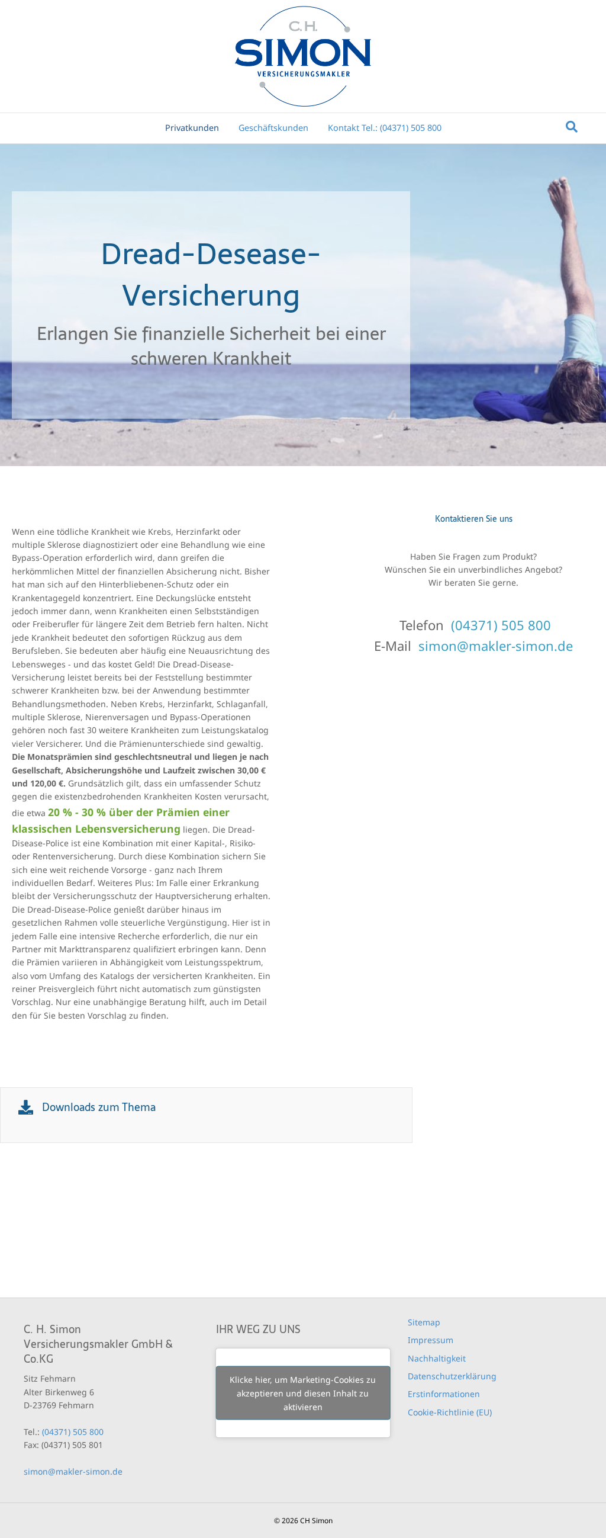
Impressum (430, 1340)
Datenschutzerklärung (452, 1376)
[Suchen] (571, 126)
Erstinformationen (444, 1393)
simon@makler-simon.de (495, 645)
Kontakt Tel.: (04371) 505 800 (384, 127)
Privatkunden (192, 127)
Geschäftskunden (273, 127)
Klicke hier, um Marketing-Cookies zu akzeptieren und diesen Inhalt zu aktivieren (303, 1393)
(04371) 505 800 (501, 625)
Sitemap (424, 1322)
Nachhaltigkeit (437, 1358)
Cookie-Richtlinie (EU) (450, 1412)
